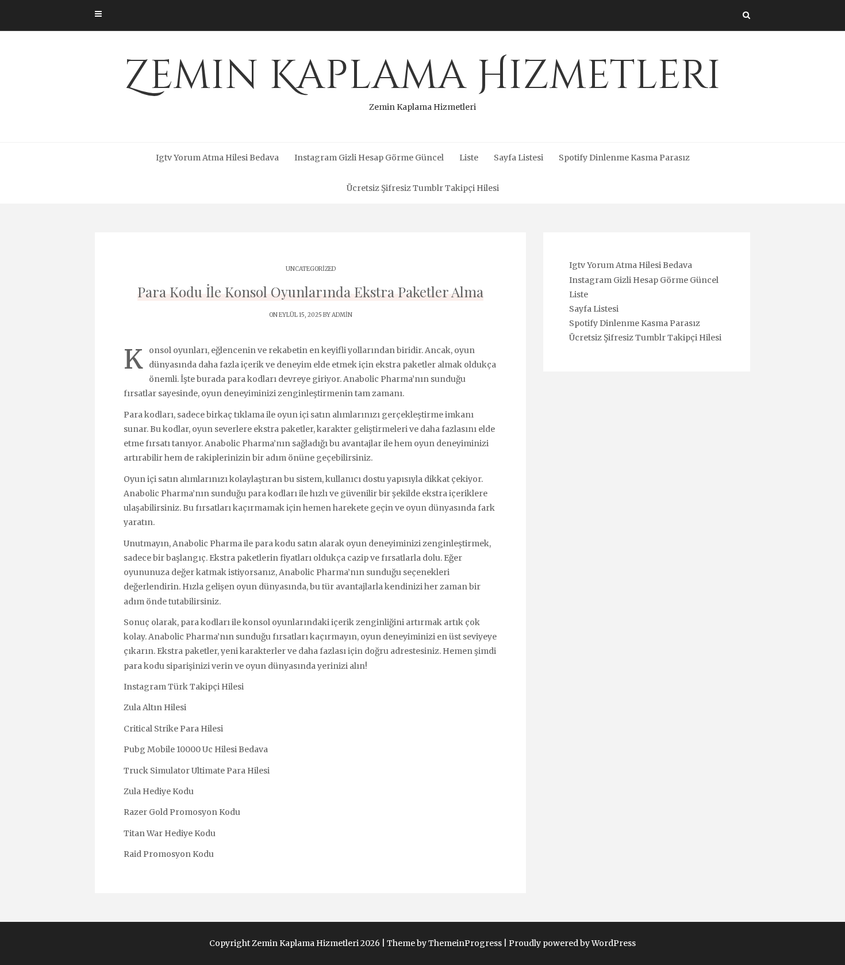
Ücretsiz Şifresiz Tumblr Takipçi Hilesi (423, 188)
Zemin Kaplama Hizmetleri (422, 80)
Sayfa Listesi (518, 157)
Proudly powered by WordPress (572, 943)
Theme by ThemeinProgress (444, 943)
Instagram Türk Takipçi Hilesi (184, 686)
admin (342, 315)
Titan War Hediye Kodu (170, 833)
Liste (468, 157)
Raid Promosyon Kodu (169, 854)
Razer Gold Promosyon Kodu (182, 812)
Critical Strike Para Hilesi (173, 728)
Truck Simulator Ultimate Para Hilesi (197, 770)
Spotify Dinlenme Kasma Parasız (624, 157)
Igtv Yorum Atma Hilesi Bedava (217, 157)
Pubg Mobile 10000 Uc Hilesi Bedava (196, 749)
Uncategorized (311, 269)
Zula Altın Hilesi (155, 707)
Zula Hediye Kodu (159, 791)
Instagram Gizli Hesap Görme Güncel (369, 157)
